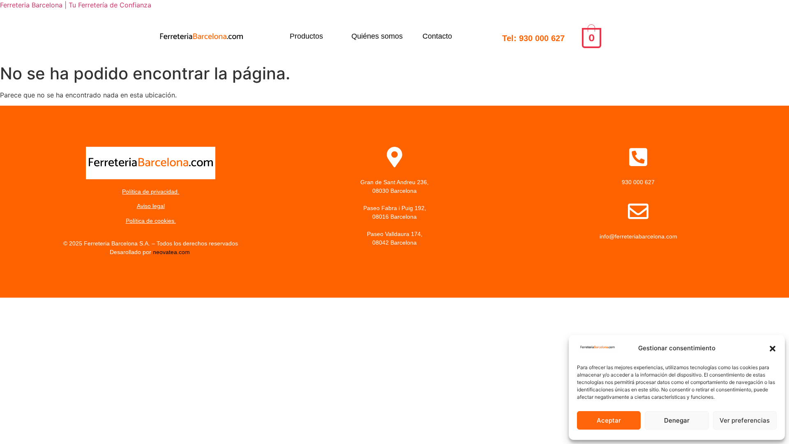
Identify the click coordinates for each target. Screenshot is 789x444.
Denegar (677, 420)
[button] (772, 349)
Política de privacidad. (150, 191)
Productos (306, 36)
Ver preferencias (745, 420)
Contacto (437, 36)
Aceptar (609, 420)
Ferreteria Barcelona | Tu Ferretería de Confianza (75, 5)
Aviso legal (151, 206)
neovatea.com (172, 252)
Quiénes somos (377, 36)
